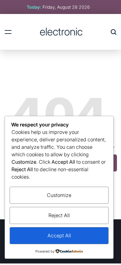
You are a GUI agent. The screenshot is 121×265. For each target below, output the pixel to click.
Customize (59, 195)
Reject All (59, 215)
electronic (61, 31)
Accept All (59, 235)
